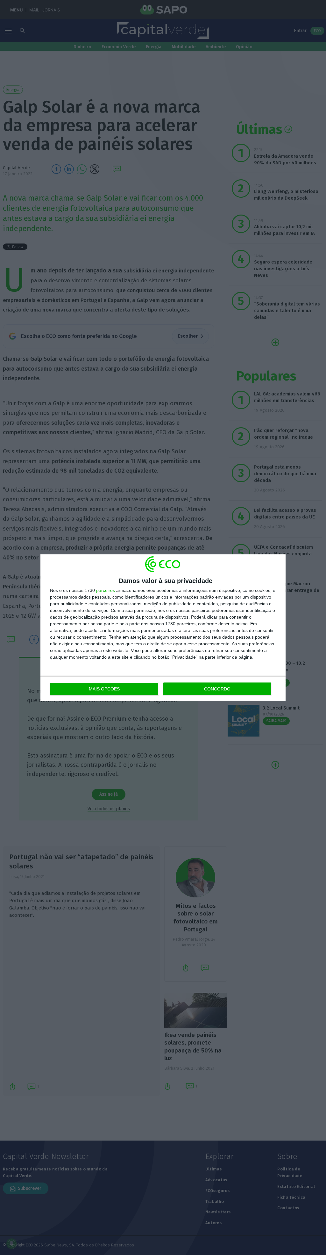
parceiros (105, 590)
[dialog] (163, 627)
